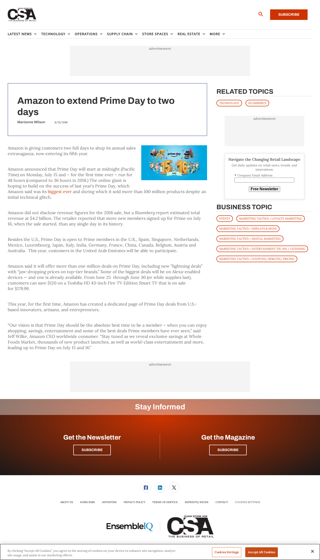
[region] (160, 552)
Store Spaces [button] (155, 34)
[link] (146, 487)
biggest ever (60, 191)
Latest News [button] (20, 34)
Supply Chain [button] (120, 34)
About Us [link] (66, 502)
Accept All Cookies (261, 552)
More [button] (215, 34)
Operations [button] (86, 34)
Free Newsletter (264, 189)
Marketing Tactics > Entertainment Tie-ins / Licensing (262, 248)
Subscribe (288, 14)
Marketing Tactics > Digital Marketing (250, 238)
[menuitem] (24, 34)
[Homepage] (22, 15)
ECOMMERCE (257, 103)
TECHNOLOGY (229, 103)
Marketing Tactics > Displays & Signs (248, 228)
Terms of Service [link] (165, 502)
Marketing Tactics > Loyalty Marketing (270, 218)
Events (224, 218)
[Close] (312, 551)
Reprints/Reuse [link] (196, 502)
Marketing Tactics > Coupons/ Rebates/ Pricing (256, 259)
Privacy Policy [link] (134, 502)
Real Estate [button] (189, 34)
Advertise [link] (109, 502)
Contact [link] (222, 502)
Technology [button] (53, 34)
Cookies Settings (247, 502)
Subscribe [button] (92, 450)
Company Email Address (253, 175)
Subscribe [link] (87, 502)
